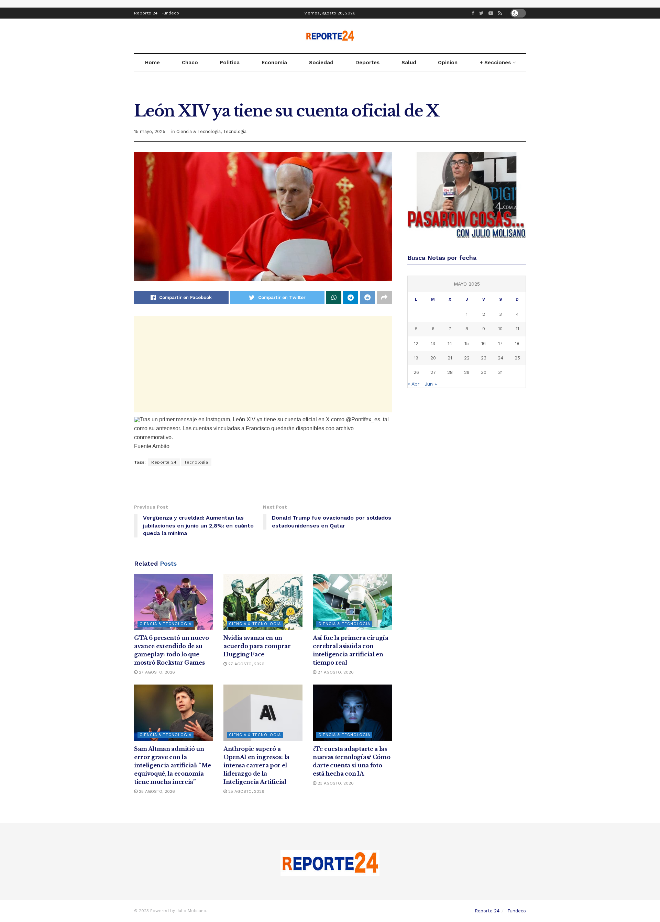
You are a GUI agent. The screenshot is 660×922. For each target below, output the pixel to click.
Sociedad (321, 62)
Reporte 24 (145, 13)
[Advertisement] (263, 364)
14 (450, 343)
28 (450, 372)
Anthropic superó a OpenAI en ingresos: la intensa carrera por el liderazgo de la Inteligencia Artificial (256, 765)
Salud (409, 62)
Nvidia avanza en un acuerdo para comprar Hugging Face (257, 646)
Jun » (431, 384)
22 (467, 357)
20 (433, 357)
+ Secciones (495, 62)
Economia (274, 62)
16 (483, 343)
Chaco (190, 62)
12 (416, 343)
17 (500, 343)
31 (500, 372)
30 (483, 372)
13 (433, 343)
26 (416, 372)
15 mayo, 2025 (149, 131)
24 (500, 357)
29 (467, 372)
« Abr (413, 384)
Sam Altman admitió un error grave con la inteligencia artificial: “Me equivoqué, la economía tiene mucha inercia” (172, 765)
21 (450, 357)
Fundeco (170, 13)
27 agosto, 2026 (156, 672)
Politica (230, 62)
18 (517, 343)
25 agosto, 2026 (156, 791)
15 (466, 343)
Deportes (367, 62)
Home (152, 62)
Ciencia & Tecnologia (198, 131)
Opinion (448, 62)
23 (483, 357)
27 (433, 372)
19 (416, 357)
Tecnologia (234, 131)
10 (500, 328)
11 (517, 328)
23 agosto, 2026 (335, 783)
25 (517, 357)
